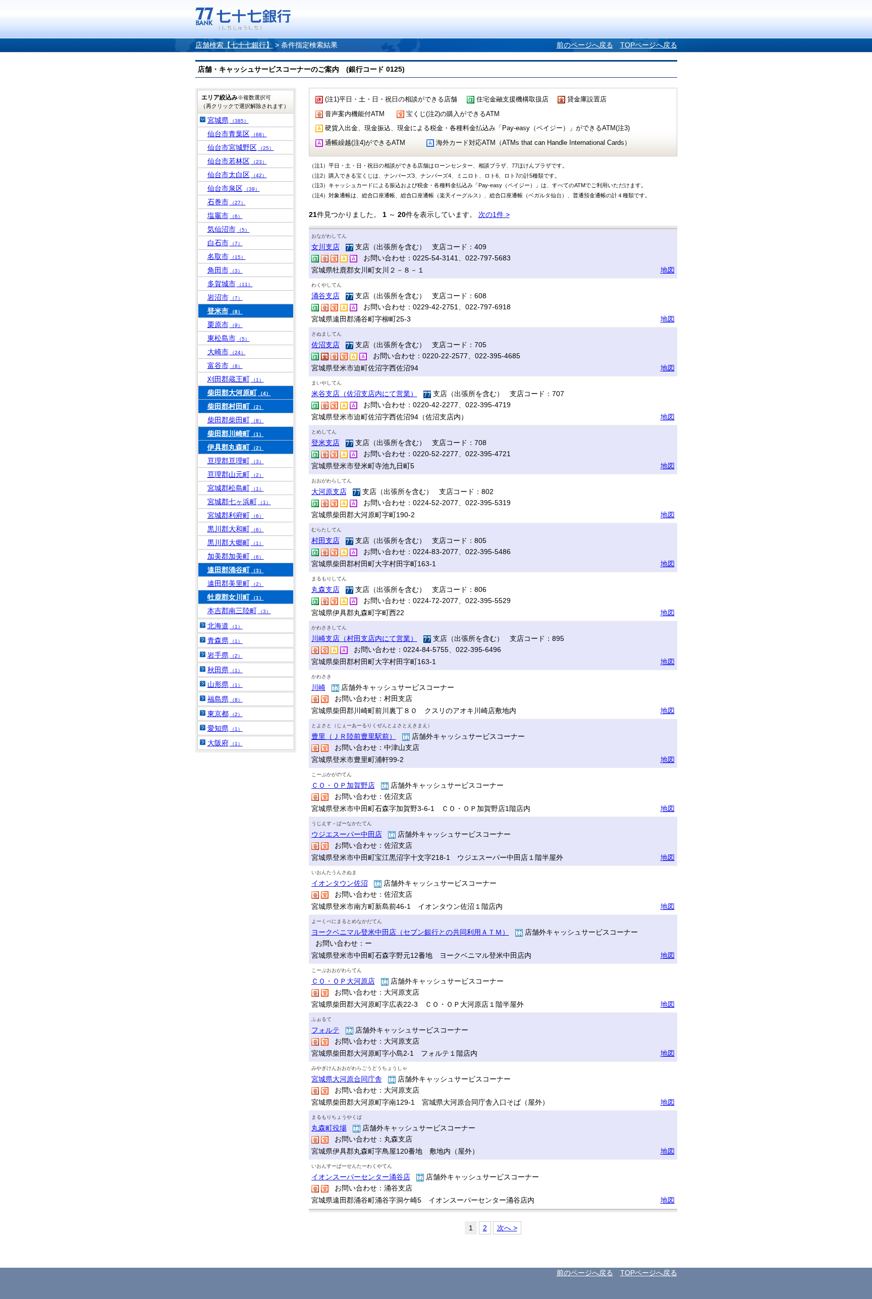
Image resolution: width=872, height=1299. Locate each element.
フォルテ (325, 1030)
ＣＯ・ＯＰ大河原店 (343, 981)
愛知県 (225, 728)
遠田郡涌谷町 (235, 570)
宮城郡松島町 (235, 488)
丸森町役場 (329, 1128)
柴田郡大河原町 (239, 393)
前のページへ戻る (585, 45)
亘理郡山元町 (235, 474)
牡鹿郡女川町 (235, 597)
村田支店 (325, 540)
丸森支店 (325, 589)
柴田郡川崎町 (235, 433)
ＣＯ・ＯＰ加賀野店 (343, 785)
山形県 (225, 684)
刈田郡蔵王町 (235, 379)
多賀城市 (230, 284)
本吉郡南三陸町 (239, 611)
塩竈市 (225, 215)
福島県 (225, 699)
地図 (668, 270)
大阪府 (225, 743)
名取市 (226, 256)
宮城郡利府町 (235, 515)
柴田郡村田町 (235, 406)
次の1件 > (494, 214)
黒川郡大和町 (235, 529)
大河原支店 (329, 492)
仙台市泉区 (233, 188)
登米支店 (325, 443)
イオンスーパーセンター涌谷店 (360, 1177)
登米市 (225, 311)
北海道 (225, 626)
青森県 (225, 640)
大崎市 (226, 352)
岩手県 (225, 655)
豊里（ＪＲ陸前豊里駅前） (353, 736)
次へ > (507, 1228)
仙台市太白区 (237, 175)
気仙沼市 (228, 229)
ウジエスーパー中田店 (346, 834)
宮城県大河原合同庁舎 (346, 1079)
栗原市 (225, 324)
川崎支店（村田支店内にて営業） (364, 638)
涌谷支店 (325, 296)
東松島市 (228, 338)
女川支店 (325, 247)
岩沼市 (225, 297)
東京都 (225, 714)
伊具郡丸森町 (235, 447)
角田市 (225, 270)
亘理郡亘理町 (235, 461)
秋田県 (225, 670)
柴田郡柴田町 (235, 420)
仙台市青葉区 (237, 134)
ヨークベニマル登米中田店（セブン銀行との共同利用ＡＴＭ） (410, 932)
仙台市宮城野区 (240, 147)
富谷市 (225, 365)
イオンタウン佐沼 (339, 883)
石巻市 (226, 202)
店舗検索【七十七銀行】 (234, 45)
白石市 (225, 243)
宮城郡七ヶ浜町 (239, 502)
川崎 (318, 687)
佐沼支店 (325, 345)
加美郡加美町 (235, 556)
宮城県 (228, 120)
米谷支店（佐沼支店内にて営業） (364, 394)
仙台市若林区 (237, 161)
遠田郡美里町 (235, 583)
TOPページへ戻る (648, 45)
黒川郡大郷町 (235, 542)
